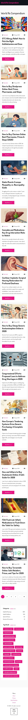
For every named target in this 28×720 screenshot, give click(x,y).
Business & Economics (8, 619)
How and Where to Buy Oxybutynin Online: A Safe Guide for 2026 (13, 475)
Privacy (14, 698)
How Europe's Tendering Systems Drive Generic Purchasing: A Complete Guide (12, 425)
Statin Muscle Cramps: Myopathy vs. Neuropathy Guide (13, 185)
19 (24, 596)
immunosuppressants (9, 640)
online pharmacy (19, 629)
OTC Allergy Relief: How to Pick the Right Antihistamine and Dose (13, 41)
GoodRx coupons (8, 668)
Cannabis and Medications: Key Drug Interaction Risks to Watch (13, 233)
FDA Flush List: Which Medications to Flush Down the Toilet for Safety (13, 522)
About (14, 696)
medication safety (8, 629)
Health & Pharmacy (7, 611)
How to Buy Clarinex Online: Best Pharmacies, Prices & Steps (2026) (14, 137)
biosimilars (18, 661)
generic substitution (8, 647)
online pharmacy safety (9, 636)
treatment (19, 650)
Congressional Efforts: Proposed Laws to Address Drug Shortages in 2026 (13, 376)
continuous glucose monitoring (11, 665)
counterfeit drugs (16, 654)
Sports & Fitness (6, 616)
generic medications (8, 658)
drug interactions (8, 632)
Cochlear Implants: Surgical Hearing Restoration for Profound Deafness (14, 280)
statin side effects (8, 643)
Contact (14, 702)
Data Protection (14, 700)
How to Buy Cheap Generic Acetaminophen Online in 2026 (13, 328)
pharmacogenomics (8, 661)
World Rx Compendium (10, 2)
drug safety (6, 654)
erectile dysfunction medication (11, 676)
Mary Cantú (6, 35)
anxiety (16, 668)
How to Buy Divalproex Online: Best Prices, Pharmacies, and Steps (12, 89)
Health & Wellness (7, 614)
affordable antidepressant (10, 672)
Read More (7, 59)
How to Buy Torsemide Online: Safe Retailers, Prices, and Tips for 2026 (13, 570)
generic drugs (19, 647)
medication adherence (9, 650)
